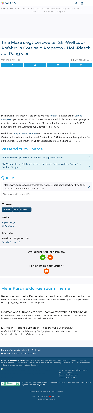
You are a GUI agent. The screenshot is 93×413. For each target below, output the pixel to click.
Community (14, 350)
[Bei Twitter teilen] (35, 65)
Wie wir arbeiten (28, 353)
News (3, 8)
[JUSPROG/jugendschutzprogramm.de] (10, 384)
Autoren (15, 353)
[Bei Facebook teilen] (12, 65)
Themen (12, 8)
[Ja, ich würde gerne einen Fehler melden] (46, 271)
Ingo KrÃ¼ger (9, 222)
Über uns (5, 353)
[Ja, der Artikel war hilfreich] (43, 257)
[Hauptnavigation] (89, 3)
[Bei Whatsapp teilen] (81, 65)
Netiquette (37, 350)
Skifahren (26, 8)
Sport (15, 209)
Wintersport (25, 209)
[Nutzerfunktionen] (82, 3)
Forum (4, 350)
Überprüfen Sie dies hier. (68, 377)
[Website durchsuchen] (76, 3)
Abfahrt (53, 115)
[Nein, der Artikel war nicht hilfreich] (50, 257)
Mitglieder (26, 350)
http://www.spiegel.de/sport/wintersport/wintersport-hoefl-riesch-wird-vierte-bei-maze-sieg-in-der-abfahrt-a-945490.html (45, 186)
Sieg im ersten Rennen (25, 133)
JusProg (42, 385)
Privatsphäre (57, 391)
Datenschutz (45, 391)
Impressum (34, 391)
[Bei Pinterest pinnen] (58, 65)
